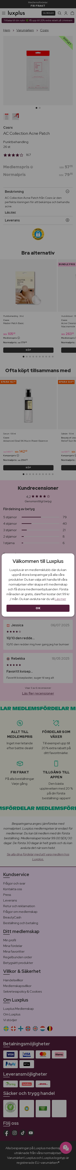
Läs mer (60, 599)
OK (38, 608)
